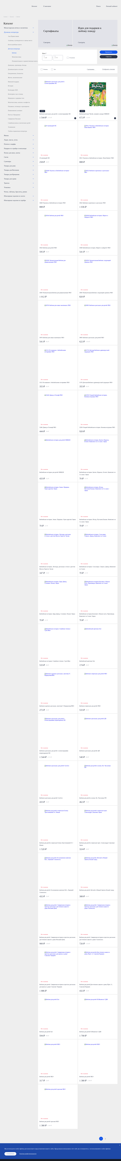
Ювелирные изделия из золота (14, 196)
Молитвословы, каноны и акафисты (19, 102)
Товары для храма (10, 179)
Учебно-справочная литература (17, 131)
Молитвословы (16, 57)
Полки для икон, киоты (12, 153)
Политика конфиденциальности (27, 1153)
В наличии (72, 57)
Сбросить (109, 56)
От (44, 56)
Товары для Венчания (11, 170)
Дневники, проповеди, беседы (17, 65)
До (55, 56)
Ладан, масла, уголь (11, 140)
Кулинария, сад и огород (15, 94)
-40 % (42, 111)
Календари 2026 (13, 90)
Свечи (6, 157)
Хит (55, 69)
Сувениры (7, 161)
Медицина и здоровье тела (16, 98)
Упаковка (7, 187)
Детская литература (14, 49)
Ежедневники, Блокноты (15, 73)
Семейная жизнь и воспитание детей (19, 123)
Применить (108, 52)
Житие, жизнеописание (15, 77)
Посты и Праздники (14, 114)
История (10, 86)
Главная (5, 16)
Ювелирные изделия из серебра (15, 200)
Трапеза (6, 183)
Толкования (11, 127)
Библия (18, 16)
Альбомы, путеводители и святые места (20, 40)
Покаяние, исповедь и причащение (18, 106)
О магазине (47, 6)
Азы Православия (13, 36)
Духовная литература (11, 32)
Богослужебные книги (15, 44)
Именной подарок (13, 81)
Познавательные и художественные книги (25, 61)
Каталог (34, 6)
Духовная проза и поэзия (15, 69)
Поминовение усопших (15, 110)
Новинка (45, 69)
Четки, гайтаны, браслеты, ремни (15, 192)
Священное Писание (14, 119)
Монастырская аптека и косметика (16, 28)
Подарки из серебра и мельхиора (15, 148)
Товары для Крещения (11, 174)
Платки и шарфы (10, 144)
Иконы (6, 135)
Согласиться (10, 1154)
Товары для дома (10, 166)
